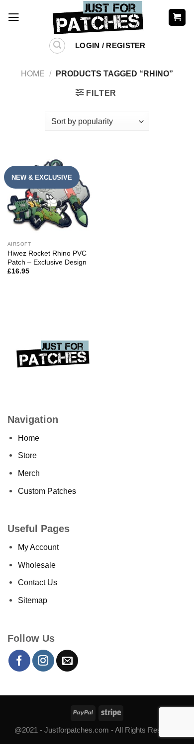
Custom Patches (47, 490)
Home (33, 73)
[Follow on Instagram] (43, 661)
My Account (38, 546)
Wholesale (37, 564)
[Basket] (177, 17)
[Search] (57, 46)
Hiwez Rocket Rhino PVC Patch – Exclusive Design (47, 257)
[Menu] (13, 17)
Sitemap (32, 600)
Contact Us (37, 582)
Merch (29, 473)
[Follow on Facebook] (19, 661)
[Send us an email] (67, 661)
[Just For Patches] (97, 17)
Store (27, 455)
